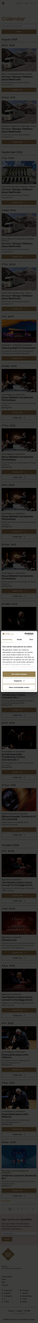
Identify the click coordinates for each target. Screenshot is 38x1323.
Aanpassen (18, 681)
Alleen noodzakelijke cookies (19, 687)
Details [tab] (19, 639)
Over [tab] (31, 639)
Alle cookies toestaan (19, 674)
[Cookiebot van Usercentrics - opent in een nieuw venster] (27, 634)
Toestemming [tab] (7, 639)
